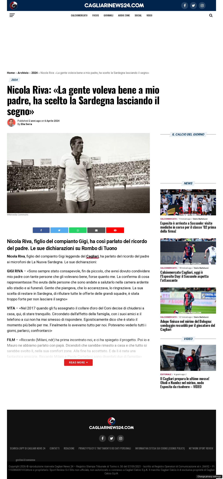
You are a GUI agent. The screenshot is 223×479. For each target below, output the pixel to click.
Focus (95, 15)
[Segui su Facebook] (102, 438)
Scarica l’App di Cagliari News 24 (27, 448)
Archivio (23, 73)
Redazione (69, 448)
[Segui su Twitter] (111, 438)
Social (138, 15)
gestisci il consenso (25, 460)
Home (11, 73)
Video (149, 15)
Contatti (55, 448)
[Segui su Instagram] (120, 438)
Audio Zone (124, 15)
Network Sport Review (201, 448)
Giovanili (108, 15)
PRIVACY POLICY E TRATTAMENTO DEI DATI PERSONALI (105, 448)
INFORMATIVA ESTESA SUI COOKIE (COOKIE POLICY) (160, 448)
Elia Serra (26, 124)
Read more (77, 362)
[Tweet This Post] (59, 230)
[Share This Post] (78, 230)
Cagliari (92, 256)
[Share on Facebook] (42, 230)
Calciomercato (79, 15)
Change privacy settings (209, 476)
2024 (34, 73)
